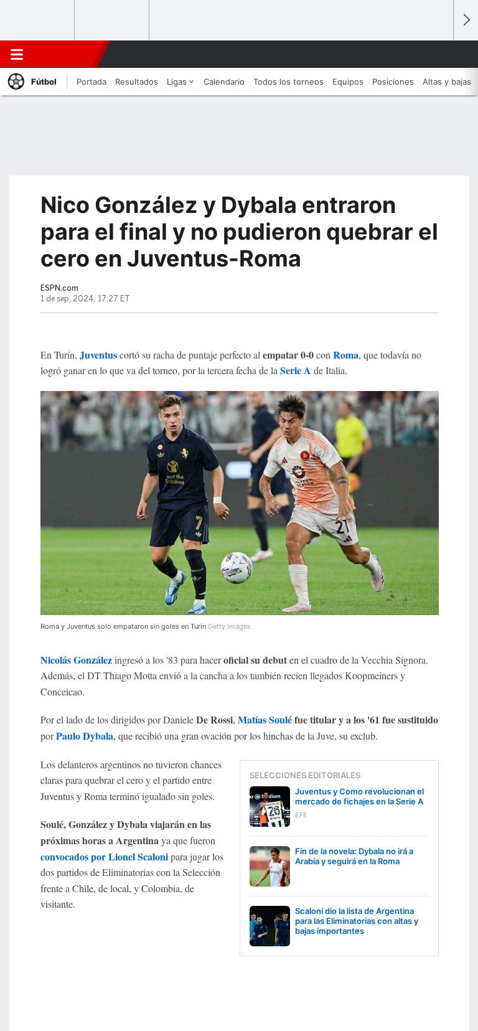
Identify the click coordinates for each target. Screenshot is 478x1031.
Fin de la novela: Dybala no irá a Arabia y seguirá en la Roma (354, 856)
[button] (437, 54)
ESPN (64, 54)
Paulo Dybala (84, 735)
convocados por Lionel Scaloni (104, 856)
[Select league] (38, 20)
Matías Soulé (265, 719)
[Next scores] (465, 20)
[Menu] (17, 54)
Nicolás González (76, 659)
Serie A (295, 370)
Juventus (98, 354)
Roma (345, 354)
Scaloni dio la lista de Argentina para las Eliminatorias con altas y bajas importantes (356, 921)
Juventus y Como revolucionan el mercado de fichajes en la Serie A (359, 796)
